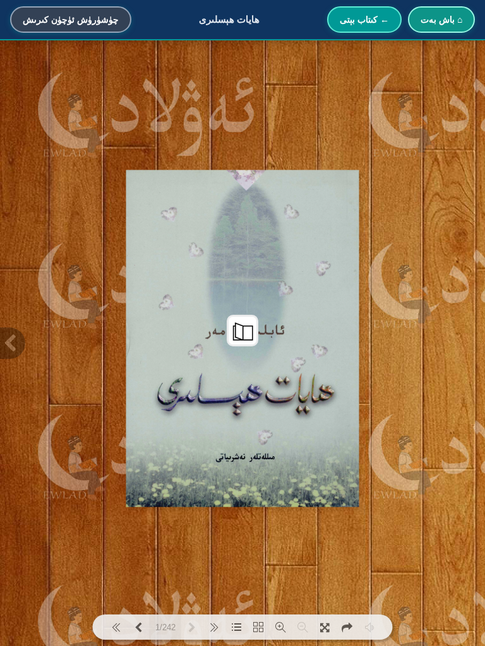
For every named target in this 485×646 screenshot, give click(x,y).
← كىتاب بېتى (364, 20)
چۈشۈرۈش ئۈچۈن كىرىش (71, 20)
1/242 (165, 627)
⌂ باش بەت (441, 20)
